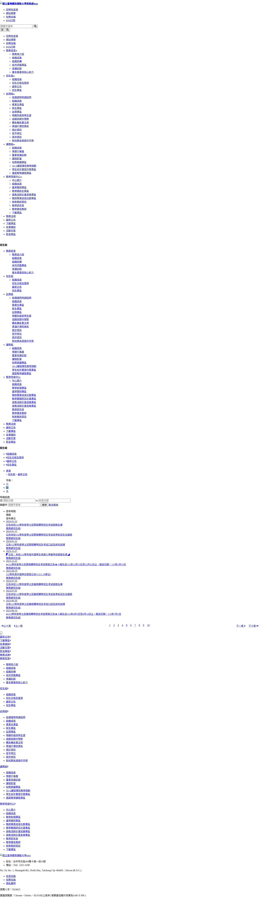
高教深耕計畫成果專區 (24, 402)
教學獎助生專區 (20, 191)
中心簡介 (17, 180)
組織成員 (17, 57)
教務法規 (11, 216)
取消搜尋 (53, 505)
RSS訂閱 (10, 20)
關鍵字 (3, 505)
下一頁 (240, 626)
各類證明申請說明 (21, 97)
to (37, 500)
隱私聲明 (11, 883)
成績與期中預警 (20, 119)
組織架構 (17, 61)
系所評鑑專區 (19, 65)
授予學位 (17, 133)
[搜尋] (35, 26)
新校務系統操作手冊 (23, 140)
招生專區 (17, 90)
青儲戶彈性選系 (20, 126)
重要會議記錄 (19, 155)
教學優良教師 (19, 209)
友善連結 (11, 227)
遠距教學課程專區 (21, 173)
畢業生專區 (18, 104)
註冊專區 (17, 112)
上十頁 (7, 626)
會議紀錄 (17, 68)
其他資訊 (17, 137)
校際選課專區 (19, 162)
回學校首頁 (12, 9)
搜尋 (44, 505)
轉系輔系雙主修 (20, 122)
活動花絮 (11, 230)
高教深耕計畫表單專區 (24, 194)
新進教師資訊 (19, 202)
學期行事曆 (18, 151)
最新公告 (17, 86)
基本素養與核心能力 (23, 72)
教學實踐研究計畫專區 (24, 398)
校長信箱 (11, 876)
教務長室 (11, 50)
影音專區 (11, 234)
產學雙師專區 (19, 187)
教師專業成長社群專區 (24, 198)
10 (148, 625)
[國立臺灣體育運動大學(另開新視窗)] (15, 855)
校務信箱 (11, 17)
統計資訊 (17, 130)
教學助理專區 (19, 388)
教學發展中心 (13, 176)
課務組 (9, 144)
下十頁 (252, 626)
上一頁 (19, 626)
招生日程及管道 (20, 83)
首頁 (8, 471)
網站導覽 (11, 13)
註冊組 (9, 93)
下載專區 (17, 212)
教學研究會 (18, 205)
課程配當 (17, 158)
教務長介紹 (18, 54)
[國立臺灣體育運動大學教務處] (130, 3)
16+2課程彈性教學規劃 (24, 166)
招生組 (9, 75)
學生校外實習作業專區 (24, 169)
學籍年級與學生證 (21, 115)
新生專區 (17, 108)
